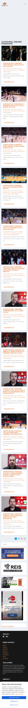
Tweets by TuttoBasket (7, 626)
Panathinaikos (20, 192)
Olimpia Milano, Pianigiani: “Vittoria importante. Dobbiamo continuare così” (12, 432)
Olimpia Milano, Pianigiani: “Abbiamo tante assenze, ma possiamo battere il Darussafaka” (12, 516)
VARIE (4, 656)
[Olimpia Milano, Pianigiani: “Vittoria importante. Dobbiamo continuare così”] (14, 421)
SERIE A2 (5, 649)
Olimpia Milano (14, 70)
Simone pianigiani (21, 70)
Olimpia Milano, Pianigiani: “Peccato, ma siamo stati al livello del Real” (13, 227)
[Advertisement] (14, 23)
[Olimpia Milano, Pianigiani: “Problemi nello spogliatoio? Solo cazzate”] (14, 53)
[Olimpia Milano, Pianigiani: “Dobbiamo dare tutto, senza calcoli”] (14, 299)
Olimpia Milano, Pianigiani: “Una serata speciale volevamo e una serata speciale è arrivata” (14, 269)
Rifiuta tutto (14, 705)
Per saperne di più (9, 81)
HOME (4, 645)
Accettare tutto (14, 697)
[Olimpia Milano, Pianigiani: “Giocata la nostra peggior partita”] (14, 175)
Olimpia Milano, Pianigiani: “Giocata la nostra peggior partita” (13, 187)
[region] (14, 695)
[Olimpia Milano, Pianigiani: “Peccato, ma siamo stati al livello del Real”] (14, 216)
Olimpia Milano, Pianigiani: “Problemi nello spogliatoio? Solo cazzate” (13, 64)
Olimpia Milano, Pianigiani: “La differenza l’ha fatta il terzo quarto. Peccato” (13, 105)
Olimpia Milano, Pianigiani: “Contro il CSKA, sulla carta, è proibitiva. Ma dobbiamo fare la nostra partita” (14, 391)
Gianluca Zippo (7, 68)
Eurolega (5, 70)
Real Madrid (20, 233)
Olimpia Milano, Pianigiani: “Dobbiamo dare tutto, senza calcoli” (13, 310)
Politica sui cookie (19, 694)
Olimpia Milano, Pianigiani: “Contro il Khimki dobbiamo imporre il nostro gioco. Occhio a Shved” (12, 474)
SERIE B (5, 651)
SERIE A (5, 647)
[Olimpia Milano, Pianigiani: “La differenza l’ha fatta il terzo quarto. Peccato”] (14, 94)
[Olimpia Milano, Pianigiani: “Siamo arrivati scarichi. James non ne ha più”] (14, 134)
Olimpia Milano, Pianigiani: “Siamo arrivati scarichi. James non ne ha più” (13, 146)
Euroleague (19, 68)
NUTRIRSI (5, 658)
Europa (8, 70)
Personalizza (14, 701)
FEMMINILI (6, 654)
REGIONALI (6, 652)
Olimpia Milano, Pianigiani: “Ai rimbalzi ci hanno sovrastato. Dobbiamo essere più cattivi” (14, 351)
